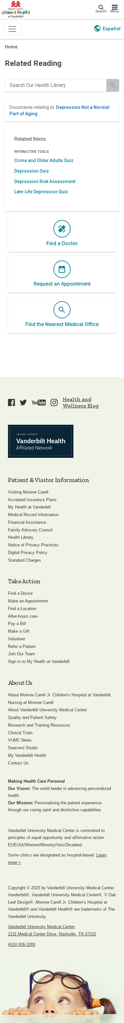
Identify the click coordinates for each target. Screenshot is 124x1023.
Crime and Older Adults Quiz (43, 160)
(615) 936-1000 (21, 944)
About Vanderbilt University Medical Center (47, 709)
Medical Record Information (33, 514)
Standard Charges (24, 560)
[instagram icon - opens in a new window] (54, 402)
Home (11, 47)
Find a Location (22, 608)
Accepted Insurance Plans (32, 499)
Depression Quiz (31, 171)
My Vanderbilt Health (27, 755)
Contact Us (18, 763)
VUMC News (19, 740)
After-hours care (23, 616)
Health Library (20, 537)
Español (112, 29)
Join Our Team (21, 653)
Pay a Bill (17, 623)
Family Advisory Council (30, 530)
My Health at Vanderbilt (29, 507)
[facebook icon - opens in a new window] (11, 402)
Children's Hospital (16, 9)
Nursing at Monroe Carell (30, 702)
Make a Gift (19, 631)
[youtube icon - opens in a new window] (39, 402)
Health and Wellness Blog (81, 402)
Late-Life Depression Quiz (41, 191)
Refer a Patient (22, 646)
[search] (55, 85)
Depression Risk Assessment (44, 181)
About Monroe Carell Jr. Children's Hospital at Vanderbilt (59, 695)
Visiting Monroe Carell (28, 492)
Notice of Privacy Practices (33, 545)
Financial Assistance (27, 522)
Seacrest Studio (23, 747)
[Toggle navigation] (12, 29)
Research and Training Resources (39, 725)
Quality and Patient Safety (32, 717)
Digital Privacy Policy (27, 552)
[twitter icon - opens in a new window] (23, 402)
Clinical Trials (20, 732)
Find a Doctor (20, 593)
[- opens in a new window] (40, 441)
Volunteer (16, 638)
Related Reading (33, 63)
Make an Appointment (28, 601)
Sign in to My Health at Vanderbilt (39, 661)
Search (101, 11)
